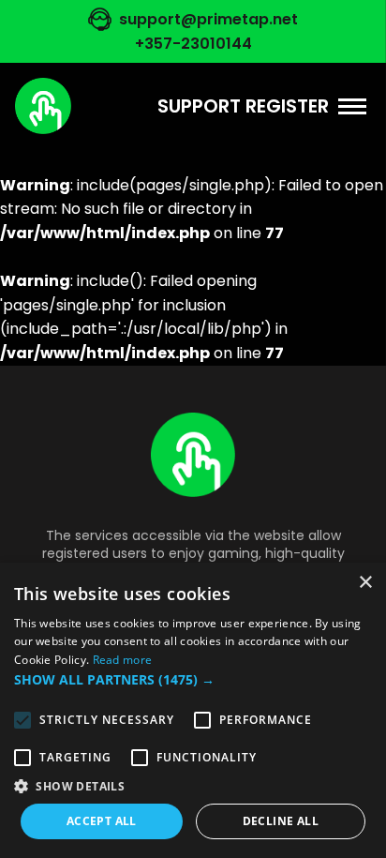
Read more (123, 660)
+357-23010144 (193, 43)
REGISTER (287, 106)
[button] (193, 680)
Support (199, 106)
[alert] (193, 710)
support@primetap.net (208, 19)
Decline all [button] (281, 821)
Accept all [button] (102, 821)
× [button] (365, 583)
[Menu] (352, 106)
